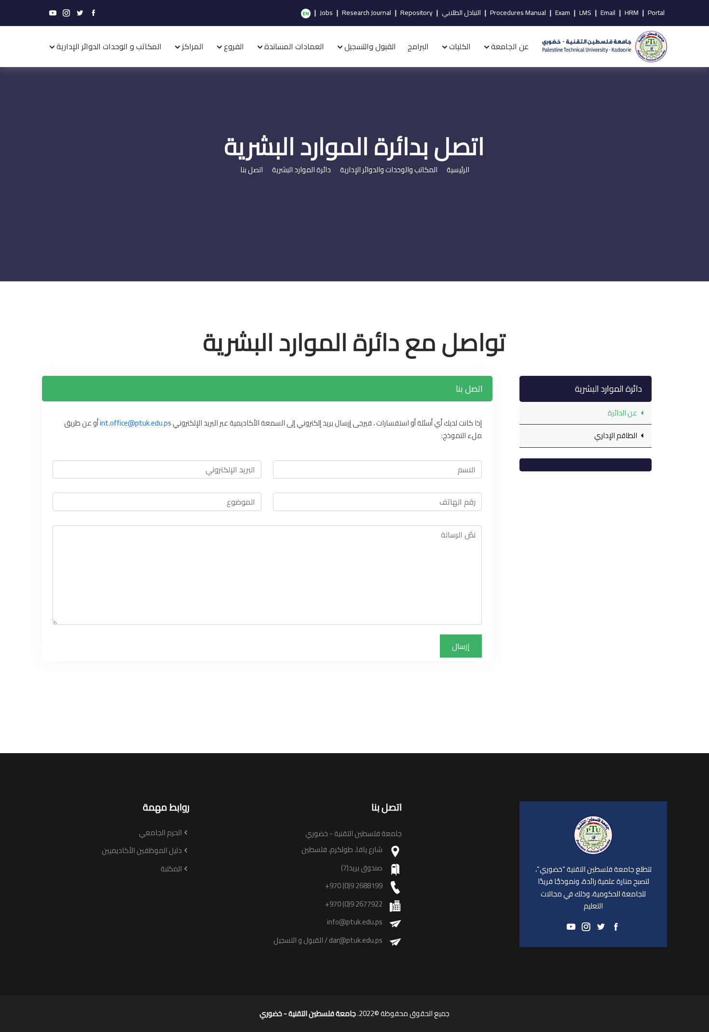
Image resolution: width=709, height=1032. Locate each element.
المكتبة (171, 869)
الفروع (234, 46)
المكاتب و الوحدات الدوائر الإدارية (109, 46)
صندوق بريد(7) (361, 868)
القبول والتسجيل (370, 46)
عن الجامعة (510, 46)
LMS (585, 13)
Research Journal (366, 13)
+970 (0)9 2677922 (353, 904)
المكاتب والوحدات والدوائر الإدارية (388, 170)
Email (607, 13)
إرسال (461, 646)
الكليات (460, 46)
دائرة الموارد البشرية (301, 170)
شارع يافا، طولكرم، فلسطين (341, 849)
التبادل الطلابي (461, 13)
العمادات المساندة (294, 46)
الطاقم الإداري (616, 435)
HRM (632, 13)
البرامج (418, 46)
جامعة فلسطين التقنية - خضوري (307, 1013)
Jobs (326, 13)
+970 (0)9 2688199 (353, 886)
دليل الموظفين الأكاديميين (142, 850)
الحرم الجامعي (160, 833)
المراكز (193, 46)
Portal (656, 13)
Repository (416, 13)
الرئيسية (458, 170)
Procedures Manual (518, 13)
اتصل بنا (251, 170)
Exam (562, 13)
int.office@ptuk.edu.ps (135, 423)
